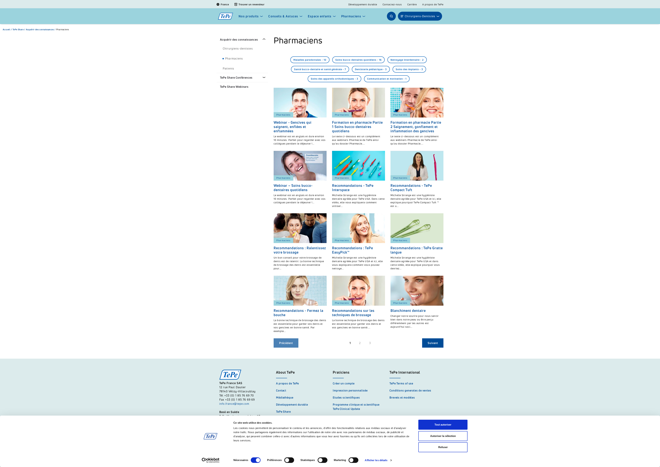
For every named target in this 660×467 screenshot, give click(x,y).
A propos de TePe (432, 4)
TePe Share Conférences (236, 77)
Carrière (412, 4)
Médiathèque (284, 397)
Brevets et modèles (402, 397)
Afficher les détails (376, 460)
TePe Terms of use (401, 383)
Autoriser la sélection (443, 435)
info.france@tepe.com (234, 404)
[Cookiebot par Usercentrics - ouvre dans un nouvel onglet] (211, 460)
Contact (281, 390)
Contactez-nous (392, 4)
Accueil (7, 29)
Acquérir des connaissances (41, 29)
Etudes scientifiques (346, 397)
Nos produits (249, 16)
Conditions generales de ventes (410, 390)
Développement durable (362, 4)
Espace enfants (320, 16)
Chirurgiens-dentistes (238, 48)
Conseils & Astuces (283, 16)
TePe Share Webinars (234, 86)
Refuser (443, 447)
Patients (228, 68)
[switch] (289, 460)
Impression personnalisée (350, 390)
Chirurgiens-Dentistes (420, 16)
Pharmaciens (351, 16)
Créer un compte (344, 383)
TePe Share (19, 29)
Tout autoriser (442, 424)
